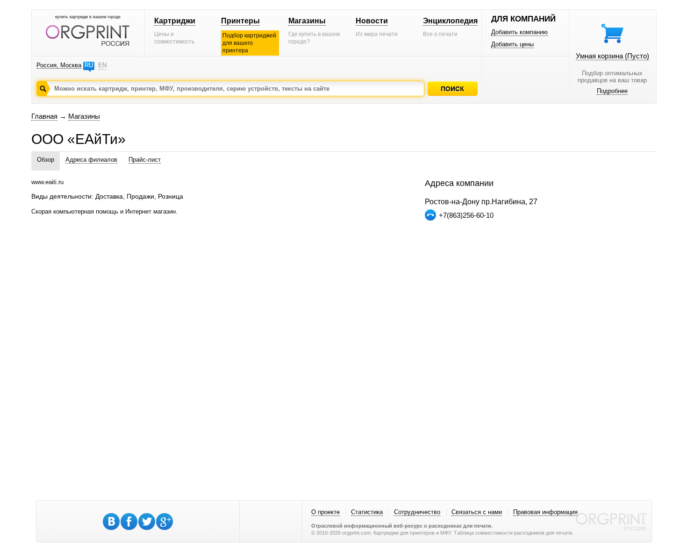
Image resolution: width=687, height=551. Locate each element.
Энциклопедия (450, 21)
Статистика (367, 511)
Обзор (45, 159)
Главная (44, 116)
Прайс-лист (145, 159)
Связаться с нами (476, 511)
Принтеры (240, 21)
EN (102, 65)
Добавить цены (512, 44)
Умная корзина (612, 56)
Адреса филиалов (91, 159)
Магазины (307, 21)
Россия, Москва (58, 65)
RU (89, 65)
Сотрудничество (417, 511)
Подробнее (612, 90)
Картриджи (174, 21)
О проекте (325, 511)
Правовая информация (545, 511)
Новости (372, 21)
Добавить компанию (519, 32)
